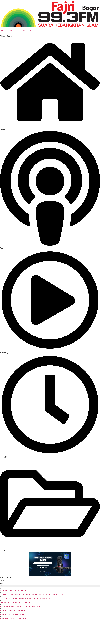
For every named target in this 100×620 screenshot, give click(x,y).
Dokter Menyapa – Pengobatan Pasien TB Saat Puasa (16, 602)
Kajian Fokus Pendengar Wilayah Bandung (12, 614)
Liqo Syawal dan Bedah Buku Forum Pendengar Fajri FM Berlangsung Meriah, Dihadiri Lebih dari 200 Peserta (32, 594)
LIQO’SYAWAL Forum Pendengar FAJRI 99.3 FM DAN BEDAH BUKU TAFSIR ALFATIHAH (25, 598)
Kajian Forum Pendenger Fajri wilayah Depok (13, 618)
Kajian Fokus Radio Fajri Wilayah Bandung (12, 610)
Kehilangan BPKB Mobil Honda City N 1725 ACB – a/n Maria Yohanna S (20, 606)
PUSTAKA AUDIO (22, 30)
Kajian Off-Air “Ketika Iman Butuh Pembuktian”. (14, 590)
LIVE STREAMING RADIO (12, 30)
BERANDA (3, 30)
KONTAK (29, 30)
